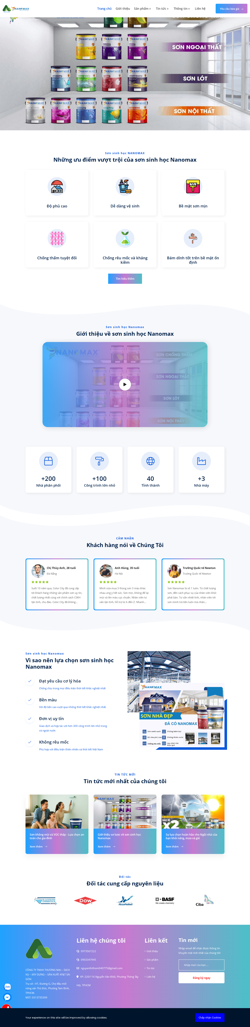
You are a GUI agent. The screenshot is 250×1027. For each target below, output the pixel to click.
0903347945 (88, 959)
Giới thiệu (123, 8)
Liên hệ (200, 8)
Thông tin (180, 8)
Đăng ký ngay (201, 978)
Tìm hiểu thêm (125, 279)
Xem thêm (36, 846)
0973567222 (88, 951)
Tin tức (161, 8)
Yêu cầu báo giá (229, 8)
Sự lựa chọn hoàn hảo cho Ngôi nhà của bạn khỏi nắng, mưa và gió (191, 836)
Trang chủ (104, 8)
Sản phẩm (141, 8)
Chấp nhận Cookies (210, 1017)
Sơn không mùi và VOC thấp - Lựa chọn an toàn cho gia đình (57, 836)
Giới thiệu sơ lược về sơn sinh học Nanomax (119, 836)
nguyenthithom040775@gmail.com (101, 968)
